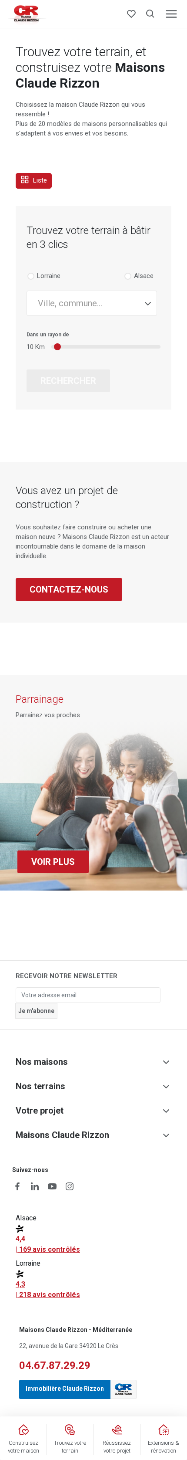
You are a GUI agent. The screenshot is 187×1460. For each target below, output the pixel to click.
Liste (39, 180)
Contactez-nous (69, 589)
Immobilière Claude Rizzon (65, 1388)
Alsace (144, 276)
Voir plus (53, 862)
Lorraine (48, 276)
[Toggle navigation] (171, 14)
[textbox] (88, 303)
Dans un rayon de (48, 335)
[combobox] (92, 303)
